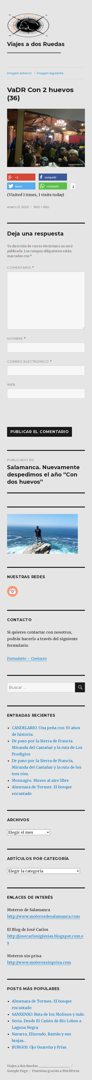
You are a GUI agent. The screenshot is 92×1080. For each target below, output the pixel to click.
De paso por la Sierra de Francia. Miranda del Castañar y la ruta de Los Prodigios (47, 747)
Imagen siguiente (50, 73)
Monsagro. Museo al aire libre (40, 780)
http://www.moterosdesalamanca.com (43, 916)
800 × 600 (41, 207)
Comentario (20, 268)
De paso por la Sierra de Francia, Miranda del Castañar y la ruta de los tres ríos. (46, 767)
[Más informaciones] (73, 186)
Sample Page (17, 1071)
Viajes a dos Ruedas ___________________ (36, 47)
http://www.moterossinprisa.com (39, 962)
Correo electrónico (29, 362)
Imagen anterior (19, 73)
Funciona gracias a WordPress (55, 1071)
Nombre (16, 339)
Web (11, 384)
